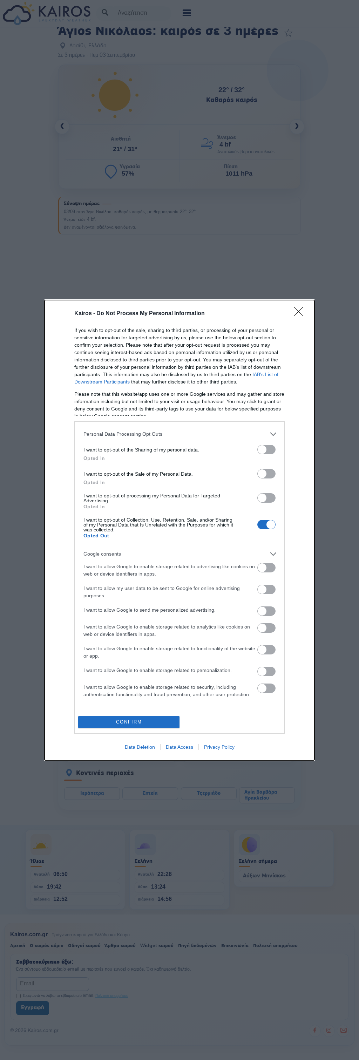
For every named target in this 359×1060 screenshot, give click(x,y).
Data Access (179, 747)
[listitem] (179, 434)
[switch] (266, 449)
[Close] (300, 313)
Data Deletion (140, 747)
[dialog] (179, 530)
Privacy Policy (219, 747)
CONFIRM (129, 722)
